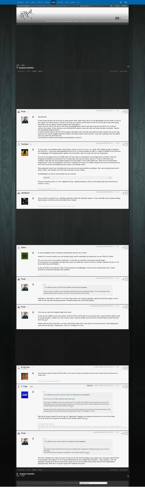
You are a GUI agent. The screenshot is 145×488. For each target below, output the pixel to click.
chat (66, 2)
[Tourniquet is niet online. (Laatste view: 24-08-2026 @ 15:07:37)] (19, 144)
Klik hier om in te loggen (35, 6)
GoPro (61, 170)
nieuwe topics (123, 71)
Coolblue (34, 71)
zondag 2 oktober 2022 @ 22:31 (103, 385)
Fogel (25, 386)
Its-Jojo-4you (25, 367)
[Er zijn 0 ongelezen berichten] (121, 2)
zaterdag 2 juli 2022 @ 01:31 (104, 110)
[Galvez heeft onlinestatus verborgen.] (19, 247)
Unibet (28, 71)
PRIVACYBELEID (22, 483)
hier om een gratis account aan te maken (55, 6)
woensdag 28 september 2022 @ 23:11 (101, 306)
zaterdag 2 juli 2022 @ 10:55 (104, 192)
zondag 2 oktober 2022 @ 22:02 (103, 367)
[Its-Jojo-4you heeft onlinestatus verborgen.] (19, 368)
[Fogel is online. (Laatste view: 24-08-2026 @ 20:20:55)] (19, 386)
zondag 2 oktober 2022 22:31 (59, 441)
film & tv (40, 2)
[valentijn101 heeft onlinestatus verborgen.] (19, 193)
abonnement (21, 71)
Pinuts (23, 111)
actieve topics (114, 71)
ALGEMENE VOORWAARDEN (38, 483)
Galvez (23, 247)
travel (23, 65)
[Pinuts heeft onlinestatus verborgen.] (19, 111)
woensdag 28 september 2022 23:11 (61, 394)
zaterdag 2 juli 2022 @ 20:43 (104, 278)
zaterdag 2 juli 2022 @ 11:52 (104, 246)
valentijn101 (25, 193)
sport (27, 2)
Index (17, 65)
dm (78, 2)
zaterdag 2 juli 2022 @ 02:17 (104, 143)
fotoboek (60, 2)
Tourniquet (24, 144)
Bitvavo (40, 71)
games (33, 2)
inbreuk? (124, 6)
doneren (117, 6)
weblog (47, 2)
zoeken (72, 2)
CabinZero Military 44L (84, 149)
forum (53, 2)
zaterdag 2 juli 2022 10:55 (58, 287)
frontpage (20, 2)
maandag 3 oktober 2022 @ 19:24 (102, 432)
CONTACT (52, 483)
